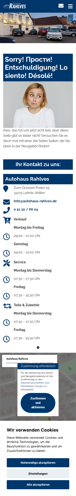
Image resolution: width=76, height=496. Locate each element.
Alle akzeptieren (38, 484)
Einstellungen (38, 473)
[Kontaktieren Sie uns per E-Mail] (61, 6)
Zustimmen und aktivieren (38, 403)
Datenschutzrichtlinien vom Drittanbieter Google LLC (35, 384)
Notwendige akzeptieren (38, 462)
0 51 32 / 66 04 (26, 209)
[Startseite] (14, 5)
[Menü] (70, 6)
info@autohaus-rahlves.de (35, 201)
